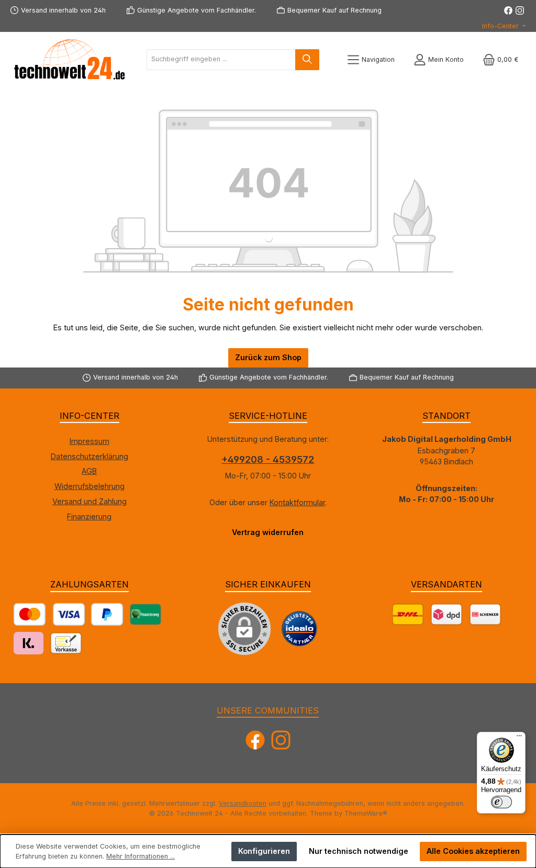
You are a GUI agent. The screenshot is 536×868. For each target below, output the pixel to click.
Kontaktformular (297, 502)
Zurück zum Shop (268, 357)
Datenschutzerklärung (89, 456)
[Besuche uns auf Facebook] (508, 10)
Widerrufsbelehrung (89, 486)
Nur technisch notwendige (358, 851)
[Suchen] (307, 59)
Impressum (89, 441)
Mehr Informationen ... (140, 856)
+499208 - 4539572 (267, 459)
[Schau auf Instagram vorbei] (520, 10)
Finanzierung (89, 516)
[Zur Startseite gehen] (68, 59)
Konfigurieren (264, 851)
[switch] (501, 802)
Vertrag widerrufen (268, 532)
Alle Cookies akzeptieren (473, 851)
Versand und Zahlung (89, 501)
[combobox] (221, 59)
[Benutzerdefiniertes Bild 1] (299, 628)
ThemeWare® (365, 813)
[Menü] (519, 738)
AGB (89, 470)
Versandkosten (242, 803)
